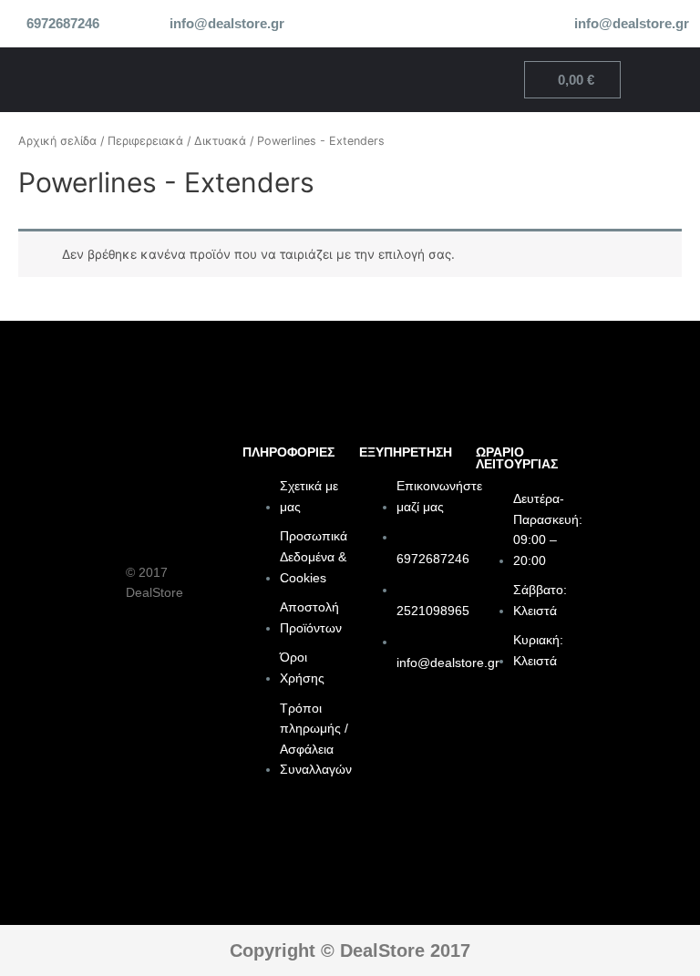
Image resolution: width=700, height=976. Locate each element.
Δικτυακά (220, 141)
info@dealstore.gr (227, 23)
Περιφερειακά (145, 141)
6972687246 (62, 23)
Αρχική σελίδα (57, 141)
